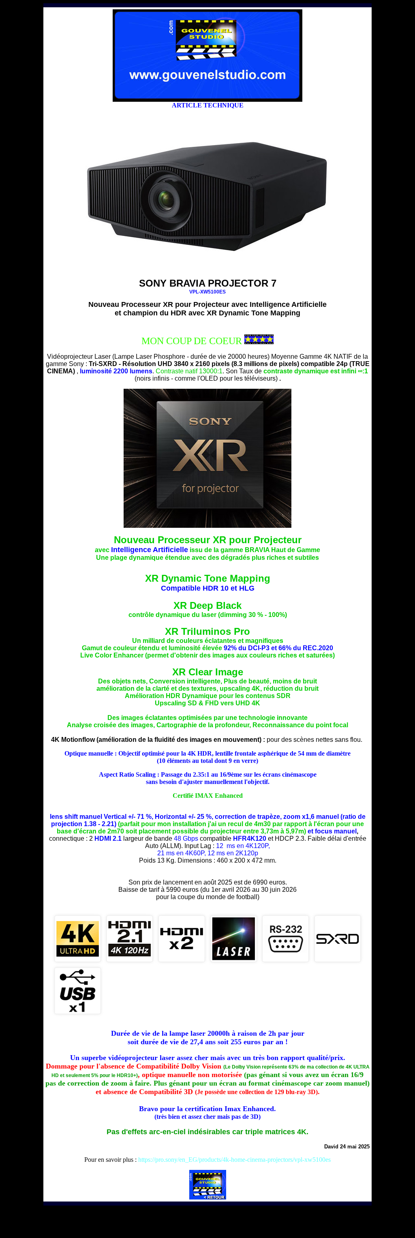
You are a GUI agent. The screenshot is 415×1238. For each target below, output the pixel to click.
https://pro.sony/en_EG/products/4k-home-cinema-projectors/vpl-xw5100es (234, 1159)
